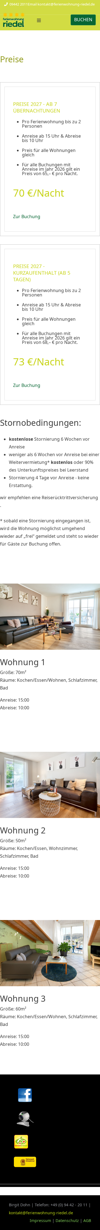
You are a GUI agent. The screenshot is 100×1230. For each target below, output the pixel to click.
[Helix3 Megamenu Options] (39, 20)
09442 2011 (18, 4)
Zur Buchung (26, 216)
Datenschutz (67, 1220)
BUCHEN (83, 20)
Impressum (41, 1220)
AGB (87, 1220)
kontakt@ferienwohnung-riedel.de (66, 4)
